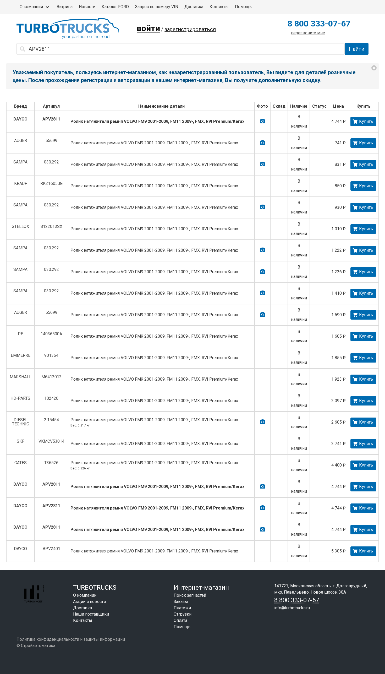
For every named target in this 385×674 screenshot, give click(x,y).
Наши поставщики (91, 614)
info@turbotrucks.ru (292, 607)
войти (148, 28)
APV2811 (51, 119)
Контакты (219, 6)
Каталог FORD (115, 6)
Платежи (182, 607)
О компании (31, 6)
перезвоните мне (308, 32)
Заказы (181, 601)
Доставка (193, 6)
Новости (87, 6)
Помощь (243, 6)
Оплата (180, 620)
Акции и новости (89, 601)
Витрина (65, 6)
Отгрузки (182, 614)
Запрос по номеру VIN (156, 6)
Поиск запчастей (190, 595)
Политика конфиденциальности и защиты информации (70, 639)
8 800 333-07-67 (319, 24)
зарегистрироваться (190, 29)
